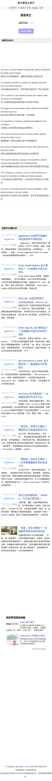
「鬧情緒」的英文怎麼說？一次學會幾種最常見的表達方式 (32, 462)
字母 (29, 8)
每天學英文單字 (26, 3)
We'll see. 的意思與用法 (31, 298)
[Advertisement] (26, 55)
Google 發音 (26, 31)
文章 (41, 8)
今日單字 (13, 8)
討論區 (35, 8)
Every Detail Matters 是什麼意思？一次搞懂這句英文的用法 (33, 268)
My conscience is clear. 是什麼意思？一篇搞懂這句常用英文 (33, 364)
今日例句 (22, 8)
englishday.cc (20, 767)
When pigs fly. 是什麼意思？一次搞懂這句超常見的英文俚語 (33, 331)
